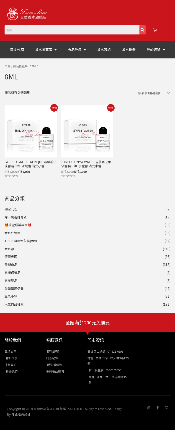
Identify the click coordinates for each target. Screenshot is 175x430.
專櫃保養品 (13, 272)
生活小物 (11, 296)
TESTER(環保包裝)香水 (21, 241)
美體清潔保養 (14, 288)
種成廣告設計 (21, 414)
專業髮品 (11, 280)
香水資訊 (104, 49)
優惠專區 (11, 256)
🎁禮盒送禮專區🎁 (18, 225)
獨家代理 (17, 49)
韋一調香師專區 (16, 217)
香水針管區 (13, 233)
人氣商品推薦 (14, 304)
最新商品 (11, 264)
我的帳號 (153, 49)
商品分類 (74, 49)
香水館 (9, 248)
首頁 (7, 66)
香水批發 (129, 49)
